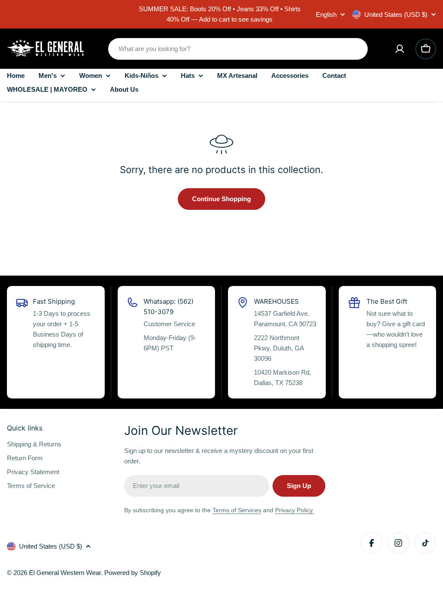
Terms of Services (236, 510)
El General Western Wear (65, 572)
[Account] (400, 49)
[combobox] (238, 49)
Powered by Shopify (132, 572)
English (326, 14)
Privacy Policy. (294, 510)
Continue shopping (221, 198)
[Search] (355, 49)
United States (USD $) (395, 14)
